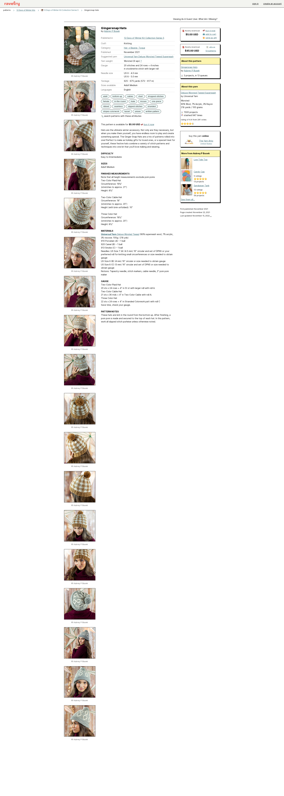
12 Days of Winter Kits (25, 10)
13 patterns (210, 51)
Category (105, 48)
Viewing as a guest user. (195, 19)
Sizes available (108, 85)
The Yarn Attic (206, 141)
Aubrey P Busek (112, 31)
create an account (272, 3)
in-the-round (120, 101)
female (106, 101)
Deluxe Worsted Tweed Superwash (198, 92)
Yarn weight (107, 61)
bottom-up (117, 96)
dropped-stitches (156, 96)
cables (130, 96)
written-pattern (152, 111)
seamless (118, 106)
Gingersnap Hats (189, 67)
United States (206, 144)
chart (140, 96)
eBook (212, 47)
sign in (255, 3)
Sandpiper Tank (201, 185)
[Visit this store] (189, 142)
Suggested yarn (109, 56)
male (133, 101)
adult (105, 96)
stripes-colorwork (111, 111)
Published (106, 52)
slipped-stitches (135, 106)
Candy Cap (199, 171)
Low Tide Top (201, 159)
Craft (103, 43)
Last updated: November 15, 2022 (196, 216)
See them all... (188, 199)
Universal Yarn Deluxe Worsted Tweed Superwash (149, 56)
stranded (152, 106)
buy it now (149, 124)
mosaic (143, 101)
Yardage (105, 81)
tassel (127, 111)
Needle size (107, 73)
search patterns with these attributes (122, 116)
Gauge (104, 65)
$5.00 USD (192, 34)
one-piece (156, 101)
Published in (107, 38)
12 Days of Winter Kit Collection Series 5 (61, 10)
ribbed (106, 106)
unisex (138, 111)
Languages (106, 89)
